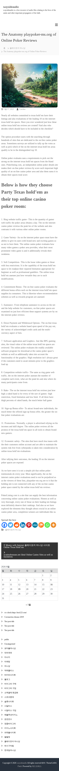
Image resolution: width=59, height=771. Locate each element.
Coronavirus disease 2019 (14, 617)
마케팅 (7, 662)
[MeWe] (35, 525)
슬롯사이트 (9, 701)
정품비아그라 (10, 724)
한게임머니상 (10, 750)
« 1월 (28, 605)
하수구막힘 (9, 746)
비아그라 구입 (10, 688)
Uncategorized (9, 644)
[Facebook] (4, 525)
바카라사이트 (10, 675)
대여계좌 (8, 653)
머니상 (7, 666)
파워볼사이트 (10, 732)
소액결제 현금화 (11, 693)
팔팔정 (7, 737)
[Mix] (41, 525)
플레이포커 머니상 (17, 48)
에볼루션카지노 (11, 715)
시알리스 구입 (10, 710)
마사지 (7, 657)
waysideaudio (11, 6)
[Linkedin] (22, 525)
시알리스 (8, 706)
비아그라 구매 (10, 684)
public (6, 639)
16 (51, 584)
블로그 (7, 679)
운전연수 (8, 719)
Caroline (22, 109)
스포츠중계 (9, 697)
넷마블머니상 (10, 648)
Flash (20, 766)
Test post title (9, 621)
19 (19, 589)
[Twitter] (10, 525)
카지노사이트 (10, 728)
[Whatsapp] (47, 525)
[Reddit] (16, 525)
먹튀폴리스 (9, 670)
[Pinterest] (29, 525)
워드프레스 (37, 766)
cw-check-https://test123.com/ (15, 612)
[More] (53, 525)
